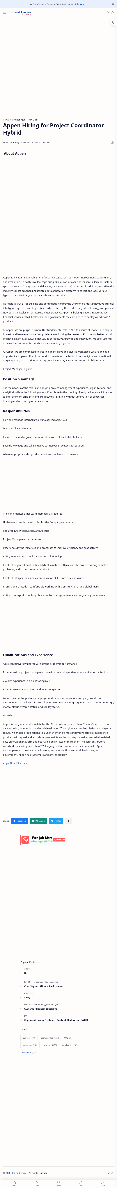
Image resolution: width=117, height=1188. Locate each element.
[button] (107, 12)
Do (25, 973)
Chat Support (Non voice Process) (43, 986)
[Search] (112, 12)
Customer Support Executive (40, 1008)
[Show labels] (29, 1052)
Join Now (79, 4)
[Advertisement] (58, 41)
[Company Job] (43, 981)
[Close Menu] (113, 4)
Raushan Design (69, 1172)
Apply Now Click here (15, 763)
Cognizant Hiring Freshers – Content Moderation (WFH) (56, 1019)
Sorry (27, 997)
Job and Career (19, 1172)
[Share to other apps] (68, 821)
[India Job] (54, 981)
